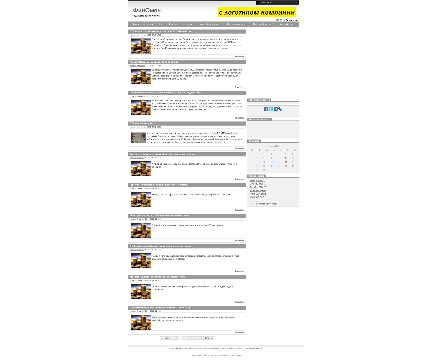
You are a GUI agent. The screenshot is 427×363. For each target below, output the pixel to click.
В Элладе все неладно (141, 123)
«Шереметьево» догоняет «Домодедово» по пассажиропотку (160, 307)
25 (286, 166)
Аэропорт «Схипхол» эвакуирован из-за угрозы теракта (157, 277)
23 (272, 166)
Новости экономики (236, 24)
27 (249, 170)
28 (257, 170)
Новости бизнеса (287, 24)
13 (249, 162)
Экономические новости (234, 348)
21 (257, 166)
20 (249, 166)
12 (293, 158)
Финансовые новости (253, 348)
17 (278, 162)
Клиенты (173, 24)
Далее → (208, 338)
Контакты (187, 24)
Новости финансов (262, 24)
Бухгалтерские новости (213, 348)
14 (257, 162)
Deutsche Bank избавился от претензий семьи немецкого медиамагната (165, 93)
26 (293, 166)
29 (264, 170)
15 (264, 162)
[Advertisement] (273, 63)
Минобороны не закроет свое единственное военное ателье (159, 215)
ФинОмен (202, 355)
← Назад (165, 338)
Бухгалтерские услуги (178, 348)
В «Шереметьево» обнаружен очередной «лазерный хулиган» (160, 246)
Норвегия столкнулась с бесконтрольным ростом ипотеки (158, 185)
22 (264, 166)
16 (272, 162)
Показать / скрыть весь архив (263, 204)
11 (286, 158)
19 (293, 162)
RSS (280, 20)
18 (286, 162)
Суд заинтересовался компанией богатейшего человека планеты (162, 154)
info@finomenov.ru (236, 355)
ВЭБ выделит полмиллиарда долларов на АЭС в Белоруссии (160, 31)
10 (278, 158)
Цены (161, 24)
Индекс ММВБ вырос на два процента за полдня (154, 62)
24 (278, 166)
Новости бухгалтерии (209, 24)
